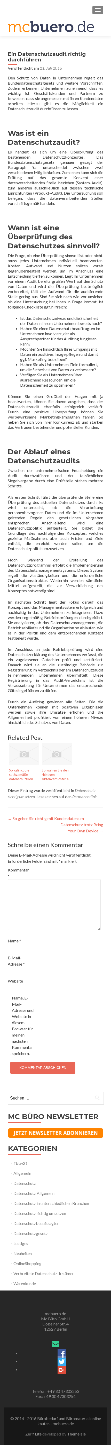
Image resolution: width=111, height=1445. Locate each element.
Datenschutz (24, 1183)
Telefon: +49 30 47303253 (55, 1391)
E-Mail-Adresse (16, 960)
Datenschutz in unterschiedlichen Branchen (51, 1203)
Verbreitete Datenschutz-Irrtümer (43, 1273)
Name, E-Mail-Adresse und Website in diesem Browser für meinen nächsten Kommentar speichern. (23, 1025)
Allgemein (22, 1173)
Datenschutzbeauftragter (36, 1223)
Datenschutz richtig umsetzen (39, 1213)
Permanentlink (84, 796)
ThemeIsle (76, 1433)
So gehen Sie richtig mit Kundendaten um (46, 818)
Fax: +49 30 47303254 (55, 1396)
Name (14, 940)
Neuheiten (22, 1253)
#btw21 (20, 1163)
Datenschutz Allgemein (33, 1193)
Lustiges (20, 1243)
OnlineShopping (27, 1263)
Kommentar (18, 872)
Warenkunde (24, 1283)
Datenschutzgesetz (30, 1233)
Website (15, 980)
